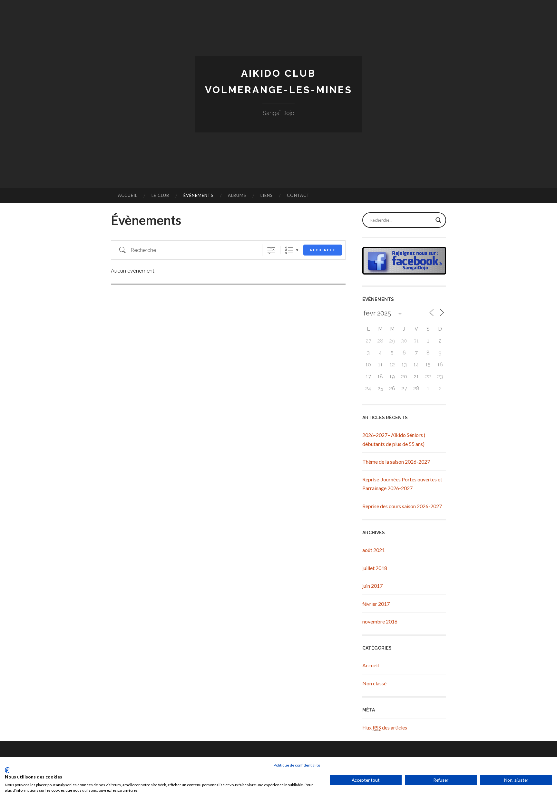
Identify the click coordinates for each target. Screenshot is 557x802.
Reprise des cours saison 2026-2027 (402, 506)
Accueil (127, 195)
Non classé (374, 683)
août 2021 (373, 550)
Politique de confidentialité (297, 765)
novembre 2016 (379, 621)
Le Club (160, 195)
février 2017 (376, 604)
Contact (298, 195)
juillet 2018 (374, 568)
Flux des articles (384, 727)
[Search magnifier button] (438, 220)
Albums (237, 195)
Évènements (198, 195)
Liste (289, 250)
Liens (266, 195)
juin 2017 (372, 586)
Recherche (322, 250)
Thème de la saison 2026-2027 (396, 462)
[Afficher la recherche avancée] (271, 250)
